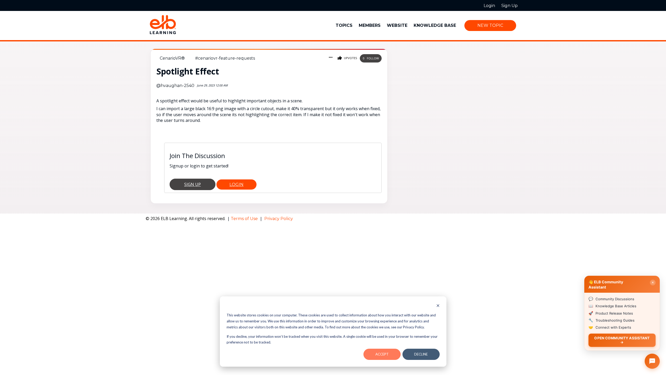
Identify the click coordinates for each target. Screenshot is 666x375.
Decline (421, 354)
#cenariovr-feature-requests (225, 58)
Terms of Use (245, 218)
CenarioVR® (172, 58)
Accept (382, 354)
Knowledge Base (435, 25)
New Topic (490, 25)
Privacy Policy (278, 218)
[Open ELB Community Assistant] (652, 361)
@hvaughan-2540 (175, 85)
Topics (344, 25)
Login (236, 184)
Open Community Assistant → (622, 340)
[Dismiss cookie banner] (438, 306)
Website (397, 25)
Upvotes (350, 58)
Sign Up (192, 184)
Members (370, 25)
